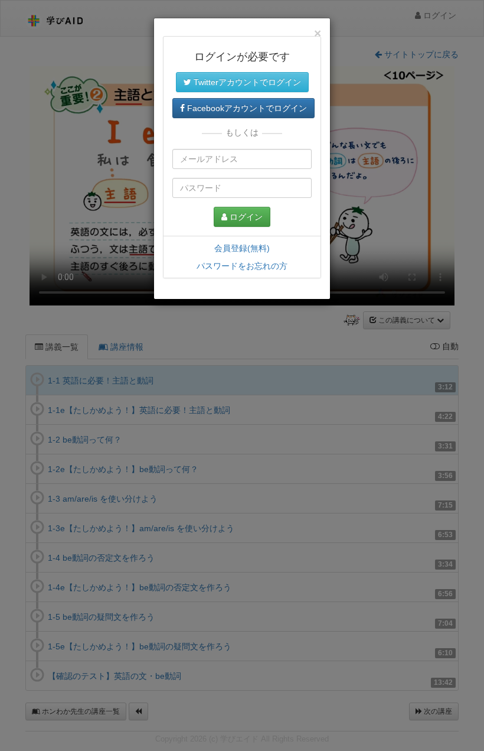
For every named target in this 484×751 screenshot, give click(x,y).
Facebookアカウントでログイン (246, 108)
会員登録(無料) (242, 248)
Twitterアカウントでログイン (246, 82)
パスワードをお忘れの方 (242, 266)
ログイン (245, 217)
